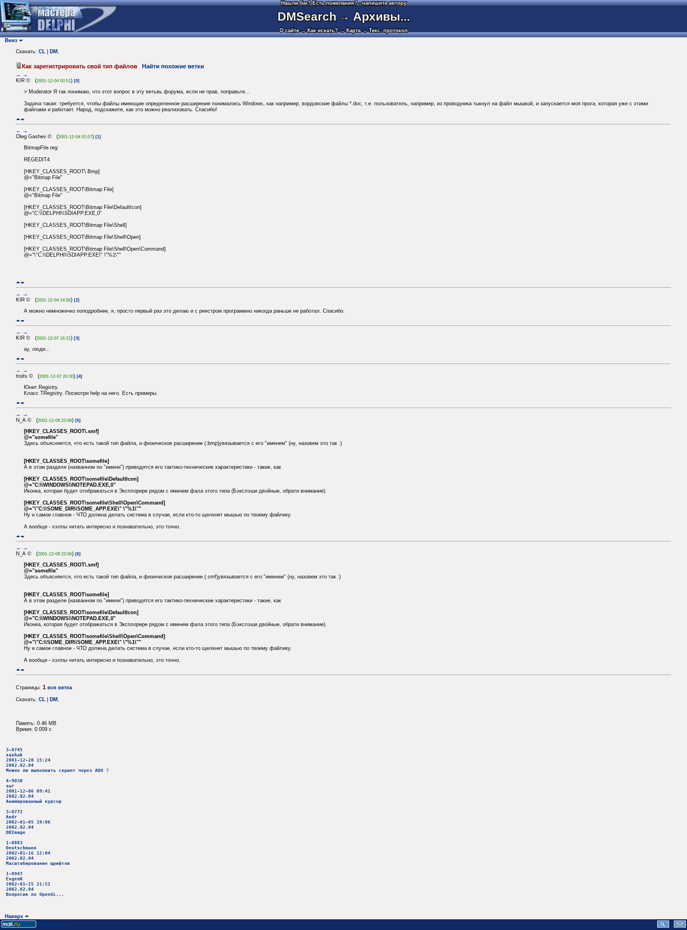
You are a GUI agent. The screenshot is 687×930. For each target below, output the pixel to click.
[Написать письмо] (680, 926)
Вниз (9, 40)
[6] (78, 553)
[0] (77, 80)
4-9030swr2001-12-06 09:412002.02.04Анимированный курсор (34, 791)
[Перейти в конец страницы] (22, 119)
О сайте (289, 30)
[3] (77, 338)
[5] (78, 420)
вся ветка (59, 687)
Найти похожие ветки (173, 66)
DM (54, 51)
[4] (79, 376)
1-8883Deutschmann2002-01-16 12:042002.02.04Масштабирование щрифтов (38, 853)
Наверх (12, 916)
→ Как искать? (319, 30)
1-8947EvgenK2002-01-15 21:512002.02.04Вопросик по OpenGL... (35, 884)
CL (42, 51)
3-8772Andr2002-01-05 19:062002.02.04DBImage (28, 822)
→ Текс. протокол (385, 30)
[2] (77, 300)
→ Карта (350, 30)
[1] (98, 136)
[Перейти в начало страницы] (18, 119)
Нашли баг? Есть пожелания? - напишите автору (343, 3)
